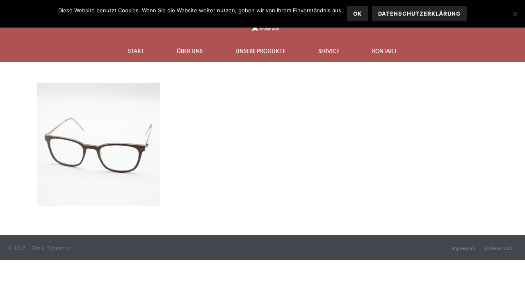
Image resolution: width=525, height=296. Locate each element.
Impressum (463, 248)
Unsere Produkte (260, 51)
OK (357, 13)
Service (328, 51)
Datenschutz (498, 248)
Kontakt (384, 51)
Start (136, 51)
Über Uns (190, 51)
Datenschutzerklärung (419, 13)
